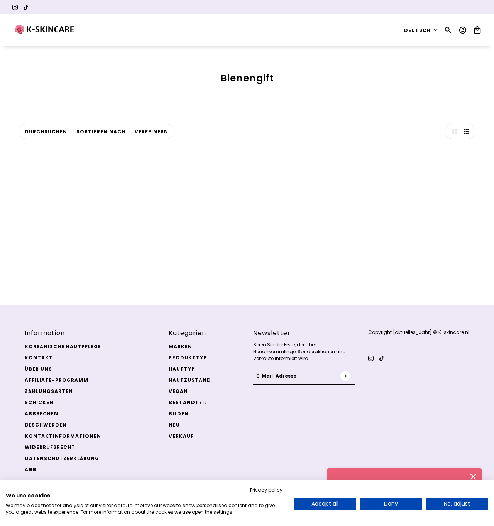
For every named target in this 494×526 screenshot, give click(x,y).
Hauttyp (182, 369)
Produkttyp (188, 357)
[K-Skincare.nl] (45, 30)
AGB (31, 469)
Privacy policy (266, 490)
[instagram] (15, 7)
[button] (452, 131)
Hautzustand (190, 380)
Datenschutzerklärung (62, 458)
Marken (180, 346)
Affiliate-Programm (56, 380)
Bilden (179, 413)
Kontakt (39, 357)
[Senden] (345, 376)
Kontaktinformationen (63, 436)
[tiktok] (26, 7)
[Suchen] (448, 30)
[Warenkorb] (477, 30)
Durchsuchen (46, 131)
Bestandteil (188, 402)
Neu (174, 424)
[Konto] (462, 30)
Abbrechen (41, 413)
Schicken (39, 402)
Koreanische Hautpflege (63, 346)
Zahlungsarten (49, 391)
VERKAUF (181, 436)
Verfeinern (151, 131)
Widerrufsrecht (50, 447)
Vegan (178, 391)
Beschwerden (46, 424)
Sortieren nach (100, 131)
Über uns (38, 369)
